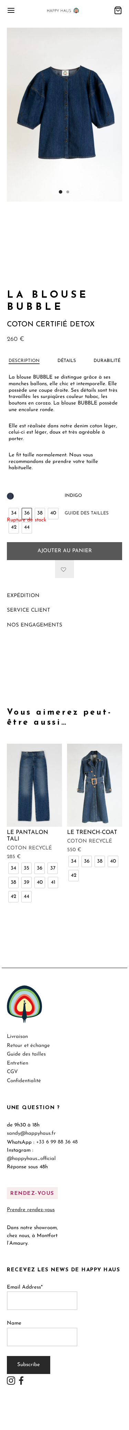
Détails (66, 361)
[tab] (24, 361)
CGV (12, 1072)
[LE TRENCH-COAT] (94, 785)
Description (24, 361)
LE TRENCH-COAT (92, 832)
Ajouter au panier (64, 551)
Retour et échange (28, 1045)
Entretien (17, 1063)
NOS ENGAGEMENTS (34, 625)
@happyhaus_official (31, 1158)
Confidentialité (24, 1081)
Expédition (23, 595)
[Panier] (118, 10)
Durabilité (107, 361)
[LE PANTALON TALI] (34, 785)
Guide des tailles (87, 513)
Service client (28, 610)
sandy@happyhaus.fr (31, 1133)
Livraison (17, 1036)
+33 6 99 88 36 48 (57, 1142)
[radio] (14, 513)
